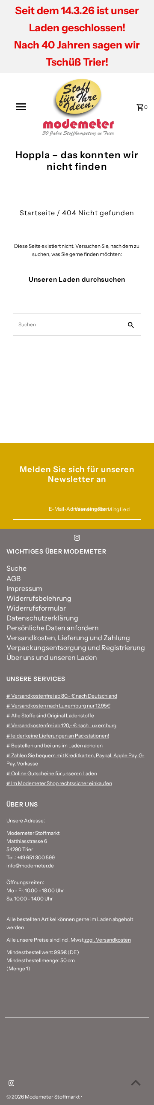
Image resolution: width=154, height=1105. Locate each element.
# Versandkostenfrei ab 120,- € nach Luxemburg (61, 725)
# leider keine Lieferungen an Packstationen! (57, 735)
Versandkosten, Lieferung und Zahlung (68, 637)
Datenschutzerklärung (42, 618)
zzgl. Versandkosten (107, 939)
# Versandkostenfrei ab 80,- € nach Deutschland (61, 696)
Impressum (24, 588)
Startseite (37, 212)
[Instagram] (77, 539)
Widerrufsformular (36, 608)
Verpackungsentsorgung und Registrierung (75, 647)
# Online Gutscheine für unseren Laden (51, 773)
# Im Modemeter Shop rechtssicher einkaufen (59, 783)
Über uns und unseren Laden (51, 657)
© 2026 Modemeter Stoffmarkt (43, 1096)
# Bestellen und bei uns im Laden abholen (54, 745)
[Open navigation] (20, 106)
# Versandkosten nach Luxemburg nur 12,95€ (58, 705)
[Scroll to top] (135, 1082)
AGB (13, 578)
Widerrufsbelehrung (38, 598)
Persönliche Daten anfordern (52, 627)
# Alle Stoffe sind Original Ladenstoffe (50, 715)
